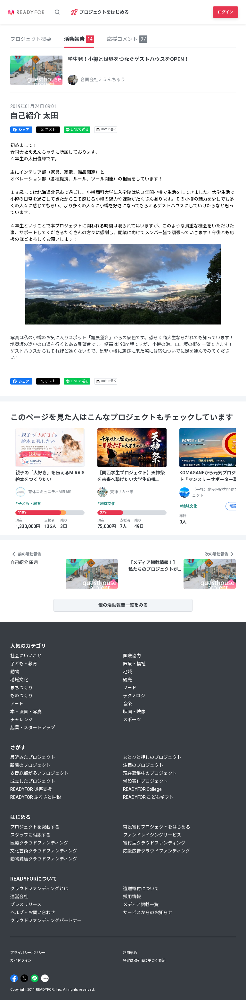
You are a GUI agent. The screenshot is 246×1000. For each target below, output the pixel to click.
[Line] (34, 978)
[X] (24, 978)
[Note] (45, 978)
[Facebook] (14, 978)
